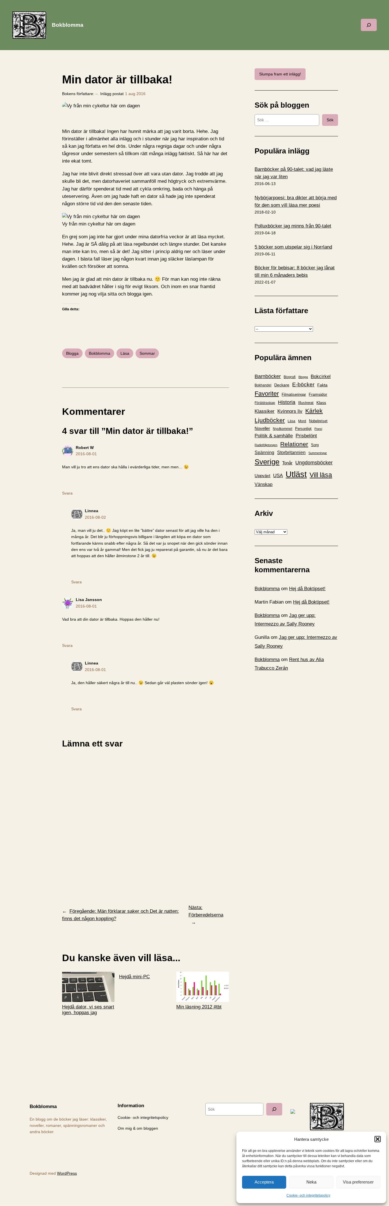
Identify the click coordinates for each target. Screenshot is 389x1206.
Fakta (322, 385)
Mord (302, 421)
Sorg (315, 445)
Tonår (287, 463)
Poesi (318, 428)
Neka (311, 1182)
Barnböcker (268, 376)
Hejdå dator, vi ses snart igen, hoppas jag (88, 1009)
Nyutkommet (282, 429)
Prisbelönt (306, 435)
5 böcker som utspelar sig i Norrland (293, 247)
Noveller (262, 428)
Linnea (91, 510)
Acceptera (264, 1182)
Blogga (72, 353)
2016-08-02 (95, 517)
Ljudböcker (270, 420)
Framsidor (318, 394)
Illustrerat (306, 403)
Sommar (147, 353)
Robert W (85, 447)
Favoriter (267, 393)
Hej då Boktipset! (307, 588)
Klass (321, 402)
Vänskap (264, 484)
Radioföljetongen (266, 445)
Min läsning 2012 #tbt (199, 1007)
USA (278, 475)
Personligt (303, 428)
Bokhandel (263, 385)
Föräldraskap (265, 403)
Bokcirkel (321, 376)
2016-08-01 (86, 454)
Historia (286, 402)
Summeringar (317, 453)
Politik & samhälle (274, 435)
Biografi (290, 377)
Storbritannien (291, 452)
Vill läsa (321, 475)
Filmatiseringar (294, 394)
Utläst (296, 474)
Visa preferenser (358, 1182)
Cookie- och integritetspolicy (308, 1195)
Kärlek (314, 410)
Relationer (294, 444)
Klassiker (265, 411)
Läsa (124, 353)
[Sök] (274, 1109)
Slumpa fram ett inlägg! (280, 74)
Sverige (267, 462)
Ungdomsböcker (314, 462)
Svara (67, 493)
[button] (377, 1139)
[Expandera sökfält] (369, 25)
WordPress (67, 1173)
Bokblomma (67, 25)
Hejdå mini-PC (134, 976)
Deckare (281, 385)
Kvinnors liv (289, 411)
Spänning (264, 452)
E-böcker (303, 384)
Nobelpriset (318, 421)
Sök (330, 120)
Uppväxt (262, 475)
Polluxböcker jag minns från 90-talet (293, 226)
